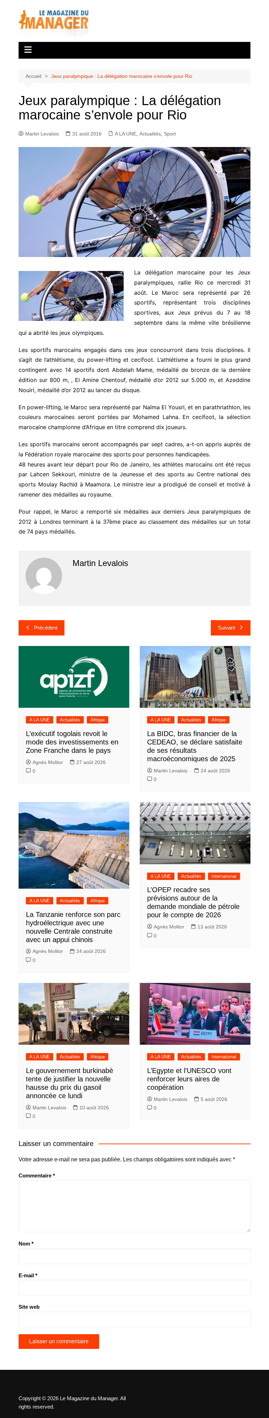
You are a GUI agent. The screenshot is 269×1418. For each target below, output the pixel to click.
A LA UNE (125, 134)
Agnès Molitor (48, 762)
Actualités (150, 134)
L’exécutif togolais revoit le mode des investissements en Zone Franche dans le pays (72, 742)
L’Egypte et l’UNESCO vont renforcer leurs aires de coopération (189, 1079)
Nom (26, 1244)
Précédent (45, 628)
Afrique (97, 719)
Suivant (226, 628)
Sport (170, 134)
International (224, 876)
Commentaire (37, 1175)
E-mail (28, 1275)
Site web (29, 1307)
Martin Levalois (42, 134)
